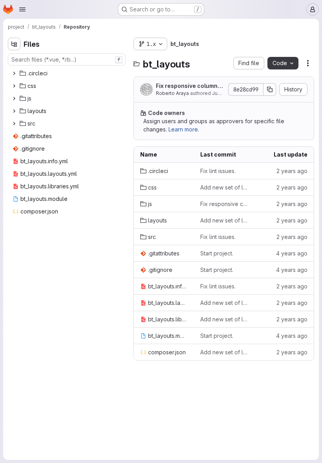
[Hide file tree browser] (14, 44)
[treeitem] (67, 73)
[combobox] (67, 59)
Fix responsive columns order (188, 86)
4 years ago (291, 253)
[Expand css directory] (14, 86)
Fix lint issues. (218, 171)
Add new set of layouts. (224, 187)
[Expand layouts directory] (14, 111)
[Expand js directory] (14, 98)
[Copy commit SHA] (269, 89)
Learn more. (183, 129)
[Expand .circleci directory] (14, 73)
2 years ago (291, 171)
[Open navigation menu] (22, 9)
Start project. (216, 253)
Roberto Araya (172, 93)
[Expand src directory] (14, 123)
